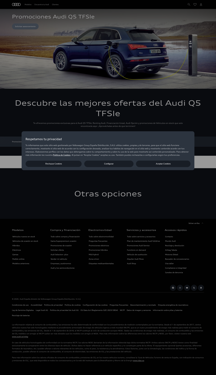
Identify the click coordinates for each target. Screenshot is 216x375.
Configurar (109, 164)
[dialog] (108, 150)
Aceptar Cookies (163, 164)
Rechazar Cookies (53, 164)
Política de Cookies (61, 155)
